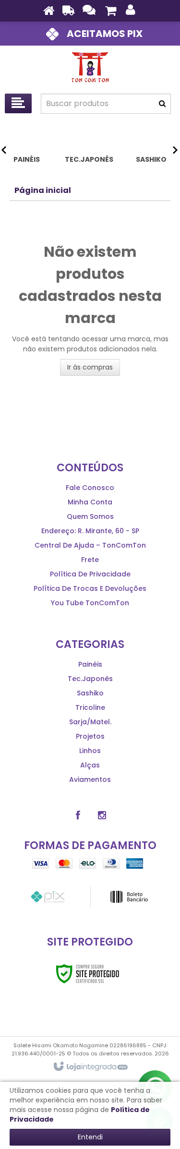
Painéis (90, 664)
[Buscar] (162, 104)
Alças (90, 765)
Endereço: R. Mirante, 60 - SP (90, 531)
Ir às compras (90, 367)
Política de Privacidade (90, 574)
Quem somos (90, 516)
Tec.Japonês (90, 678)
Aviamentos (90, 779)
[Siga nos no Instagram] (102, 815)
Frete (90, 559)
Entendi (90, 1137)
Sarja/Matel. (90, 722)
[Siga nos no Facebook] (78, 815)
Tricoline (90, 707)
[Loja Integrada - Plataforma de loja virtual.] (90, 1067)
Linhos (90, 750)
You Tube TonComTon (90, 603)
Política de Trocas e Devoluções (90, 588)
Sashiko (90, 693)
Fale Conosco (90, 487)
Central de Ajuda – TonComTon (90, 545)
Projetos (90, 736)
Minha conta (90, 502)
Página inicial (42, 190)
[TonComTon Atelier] (90, 67)
